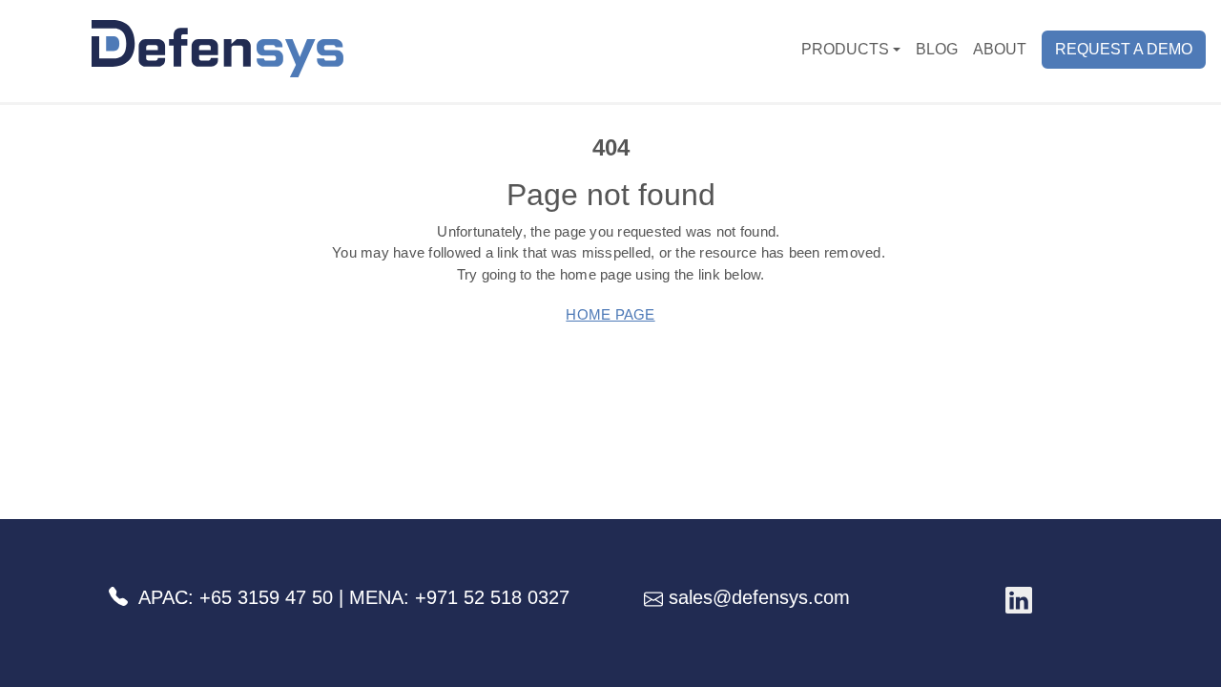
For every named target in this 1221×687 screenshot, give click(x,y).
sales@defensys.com (756, 597)
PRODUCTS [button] (845, 49)
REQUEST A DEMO (1123, 49)
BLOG (937, 49)
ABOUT (999, 49)
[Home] (179, 48)
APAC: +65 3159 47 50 (235, 597)
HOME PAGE (610, 314)
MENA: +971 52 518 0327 (459, 597)
